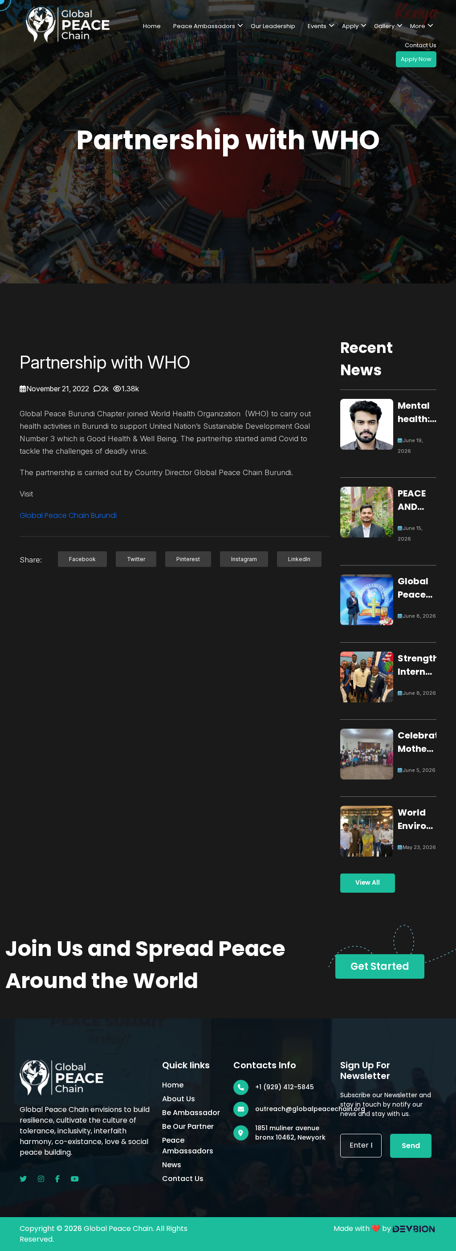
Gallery (384, 26)
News (171, 1165)
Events (317, 26)
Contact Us (420, 45)
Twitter (136, 559)
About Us (178, 1099)
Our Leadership (273, 26)
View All (367, 882)
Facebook (82, 559)
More (417, 26)
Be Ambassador (191, 1112)
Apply (350, 26)
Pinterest (188, 559)
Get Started (379, 966)
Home (152, 26)
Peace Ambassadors (204, 26)
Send (411, 1145)
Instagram (244, 559)
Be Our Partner (188, 1126)
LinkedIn (299, 559)
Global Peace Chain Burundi (68, 515)
